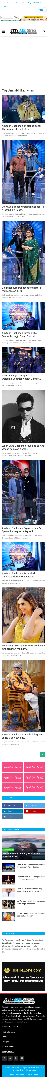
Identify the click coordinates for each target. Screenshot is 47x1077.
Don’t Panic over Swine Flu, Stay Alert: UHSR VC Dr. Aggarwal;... (29, 890)
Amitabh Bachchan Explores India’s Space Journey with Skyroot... (21, 530)
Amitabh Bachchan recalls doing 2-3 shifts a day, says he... (22, 736)
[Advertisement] (23, 61)
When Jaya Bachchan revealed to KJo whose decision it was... (23, 447)
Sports (4, 1037)
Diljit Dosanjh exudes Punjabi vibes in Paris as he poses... (31, 878)
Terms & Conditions (16, 1075)
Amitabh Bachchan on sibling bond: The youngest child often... (21, 127)
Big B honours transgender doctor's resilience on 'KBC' (21, 289)
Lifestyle (5, 1041)
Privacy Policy (32, 1075)
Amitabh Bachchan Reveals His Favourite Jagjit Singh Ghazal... (19, 335)
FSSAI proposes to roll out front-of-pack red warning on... (31, 914)
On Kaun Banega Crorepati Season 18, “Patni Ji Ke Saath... (23, 208)
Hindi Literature (8, 1032)
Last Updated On (22, 3)
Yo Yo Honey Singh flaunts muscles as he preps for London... (31, 902)
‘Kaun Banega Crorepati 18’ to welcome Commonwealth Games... (21, 377)
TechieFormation (30, 1070)
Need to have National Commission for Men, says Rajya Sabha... (31, 865)
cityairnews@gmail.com (12, 946)
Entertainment (8, 1046)
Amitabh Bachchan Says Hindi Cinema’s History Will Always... (19, 575)
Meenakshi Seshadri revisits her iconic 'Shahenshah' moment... (23, 647)
